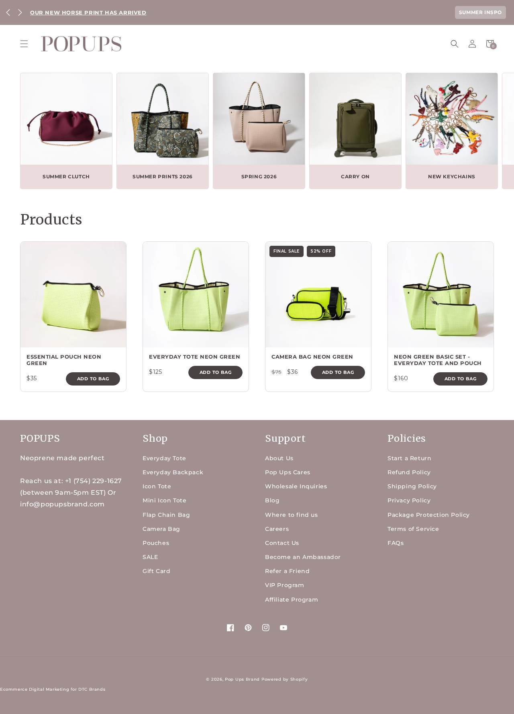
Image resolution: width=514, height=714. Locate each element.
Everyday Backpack (173, 472)
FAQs (396, 543)
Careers (277, 528)
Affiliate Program (291, 599)
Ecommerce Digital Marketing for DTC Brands (52, 689)
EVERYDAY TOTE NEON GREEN (194, 356)
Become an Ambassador (303, 557)
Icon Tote (157, 486)
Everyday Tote (164, 458)
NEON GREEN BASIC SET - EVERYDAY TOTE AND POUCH (438, 359)
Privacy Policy (409, 500)
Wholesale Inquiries (296, 486)
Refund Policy (409, 472)
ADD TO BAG (93, 378)
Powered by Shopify (284, 679)
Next (20, 12)
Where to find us (291, 514)
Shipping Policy (412, 486)
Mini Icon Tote (164, 500)
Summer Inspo (480, 12)
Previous (8, 12)
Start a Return (409, 458)
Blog (272, 500)
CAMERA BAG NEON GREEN (312, 356)
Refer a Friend (287, 571)
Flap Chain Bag (166, 514)
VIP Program (284, 585)
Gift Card (156, 571)
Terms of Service (413, 528)
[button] (24, 44)
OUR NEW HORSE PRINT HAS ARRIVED (88, 12)
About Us (279, 458)
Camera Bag (161, 528)
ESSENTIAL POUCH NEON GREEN (64, 359)
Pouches (156, 543)
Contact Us (282, 543)
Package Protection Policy (429, 514)
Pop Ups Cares (287, 472)
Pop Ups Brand (242, 679)
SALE (150, 557)
